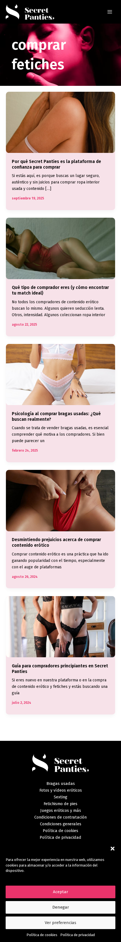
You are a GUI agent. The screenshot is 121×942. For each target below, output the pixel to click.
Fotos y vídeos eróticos (60, 790)
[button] (112, 848)
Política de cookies (41, 935)
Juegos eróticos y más (60, 810)
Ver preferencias (60, 922)
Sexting (60, 796)
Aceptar (60, 891)
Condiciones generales (60, 823)
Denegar (60, 907)
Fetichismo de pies (60, 803)
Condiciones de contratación (60, 817)
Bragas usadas (60, 783)
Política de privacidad (77, 935)
